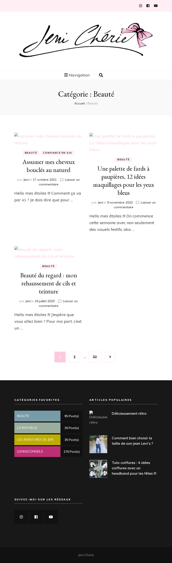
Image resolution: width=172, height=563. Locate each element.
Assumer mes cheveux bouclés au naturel (48, 166)
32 (96, 356)
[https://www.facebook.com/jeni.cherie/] (36, 517)
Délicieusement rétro (129, 413)
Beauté (31, 152)
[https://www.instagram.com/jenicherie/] (21, 517)
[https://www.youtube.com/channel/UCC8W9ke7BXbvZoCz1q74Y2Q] (51, 517)
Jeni (26, 180)
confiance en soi (57, 152)
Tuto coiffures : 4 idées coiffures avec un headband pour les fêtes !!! (134, 468)
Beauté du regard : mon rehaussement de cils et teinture (48, 283)
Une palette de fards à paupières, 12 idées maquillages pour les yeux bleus (123, 180)
